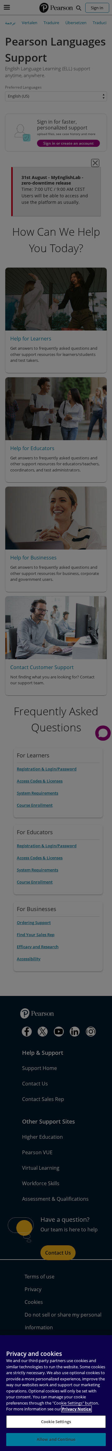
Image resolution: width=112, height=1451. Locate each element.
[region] (56, 1393)
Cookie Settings (56, 1421)
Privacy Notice (76, 1409)
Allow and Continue (56, 1439)
